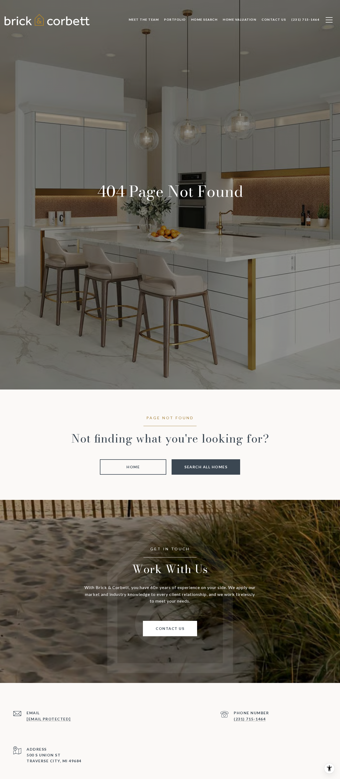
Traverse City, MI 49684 (54, 761)
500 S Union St (44, 755)
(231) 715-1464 (250, 719)
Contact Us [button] (170, 628)
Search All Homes (205, 467)
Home (133, 467)
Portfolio (175, 19)
